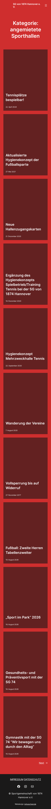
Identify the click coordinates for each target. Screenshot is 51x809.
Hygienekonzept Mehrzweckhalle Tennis (25, 356)
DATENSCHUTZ (32, 779)
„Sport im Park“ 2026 (23, 617)
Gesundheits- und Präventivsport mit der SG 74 (24, 677)
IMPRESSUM (16, 779)
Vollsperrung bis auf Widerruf (22, 485)
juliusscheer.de (30, 804)
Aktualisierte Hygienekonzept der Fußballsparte (22, 160)
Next (43, 762)
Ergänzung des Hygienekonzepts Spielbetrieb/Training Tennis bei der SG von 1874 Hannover (24, 284)
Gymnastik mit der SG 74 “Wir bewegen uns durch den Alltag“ (24, 742)
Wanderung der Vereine (25, 423)
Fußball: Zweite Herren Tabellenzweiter (24, 550)
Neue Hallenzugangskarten (23, 226)
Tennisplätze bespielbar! (16, 97)
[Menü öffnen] (46, 5)
